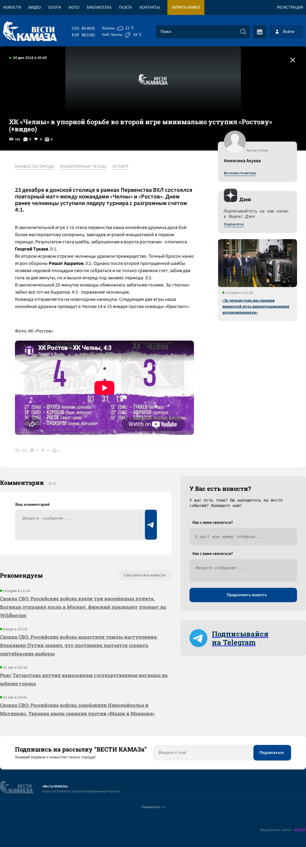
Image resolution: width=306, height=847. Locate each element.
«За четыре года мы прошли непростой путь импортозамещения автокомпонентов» (255, 306)
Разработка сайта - (283, 830)
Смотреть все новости (145, 575)
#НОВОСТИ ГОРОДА (34, 167)
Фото (73, 7)
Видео (34, 7)
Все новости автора (240, 173)
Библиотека (99, 7)
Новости (12, 7)
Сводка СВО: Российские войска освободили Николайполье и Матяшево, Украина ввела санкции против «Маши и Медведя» (77, 709)
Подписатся (234, 224)
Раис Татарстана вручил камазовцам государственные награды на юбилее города (84, 679)
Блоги (54, 7)
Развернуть (151, 807)
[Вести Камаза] (30, 31)
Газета (125, 7)
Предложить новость (247, 595)
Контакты (150, 7)
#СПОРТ (120, 167)
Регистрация (290, 7)
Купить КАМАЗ (186, 7)
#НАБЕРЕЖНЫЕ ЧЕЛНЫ (83, 167)
